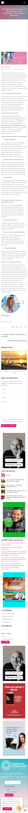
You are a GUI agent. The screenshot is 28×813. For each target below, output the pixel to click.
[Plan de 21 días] (14, 519)
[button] (24, 2)
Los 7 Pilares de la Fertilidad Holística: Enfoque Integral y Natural (15, 480)
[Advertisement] (14, 34)
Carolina (3, 563)
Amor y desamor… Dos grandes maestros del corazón (14, 486)
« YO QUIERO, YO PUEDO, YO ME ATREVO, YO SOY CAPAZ (14, 335)
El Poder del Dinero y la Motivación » (17, 340)
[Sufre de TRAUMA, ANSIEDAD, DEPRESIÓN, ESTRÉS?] (14, 589)
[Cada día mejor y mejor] (14, 700)
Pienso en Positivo (6, 69)
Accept (7, 809)
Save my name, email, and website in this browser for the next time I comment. (13, 420)
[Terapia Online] (14, 450)
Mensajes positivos (19, 69)
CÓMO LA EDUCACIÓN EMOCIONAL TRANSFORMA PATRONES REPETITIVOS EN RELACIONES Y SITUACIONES (13, 553)
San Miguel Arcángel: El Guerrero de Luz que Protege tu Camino (16, 491)
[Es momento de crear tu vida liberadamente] (14, 738)
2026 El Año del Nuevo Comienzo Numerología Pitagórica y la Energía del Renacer (16, 497)
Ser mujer (8, 475)
